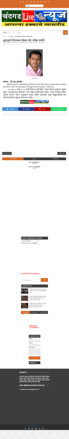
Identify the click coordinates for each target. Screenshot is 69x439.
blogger (12, 159)
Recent (25, 312)
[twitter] (23, 1)
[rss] (41, 1)
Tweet (12, 109)
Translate (34, 243)
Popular (34, 312)
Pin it (44, 109)
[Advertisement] (34, 134)
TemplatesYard (33, 426)
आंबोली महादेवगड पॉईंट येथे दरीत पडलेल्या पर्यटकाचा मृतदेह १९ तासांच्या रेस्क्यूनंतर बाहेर (38, 305)
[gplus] (27, 1)
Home (4, 36)
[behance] (44, 1)
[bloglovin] (34, 1)
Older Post (62, 153)
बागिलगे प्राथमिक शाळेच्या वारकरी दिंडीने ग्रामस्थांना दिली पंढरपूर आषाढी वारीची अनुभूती (38, 298)
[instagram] (48, 1)
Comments (43, 312)
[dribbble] (37, 1)
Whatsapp (60, 109)
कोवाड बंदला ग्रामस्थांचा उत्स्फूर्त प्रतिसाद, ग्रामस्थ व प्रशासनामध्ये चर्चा (38, 290)
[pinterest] (30, 1)
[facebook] (20, 1)
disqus (34, 159)
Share (28, 109)
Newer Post (7, 153)
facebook (55, 159)
